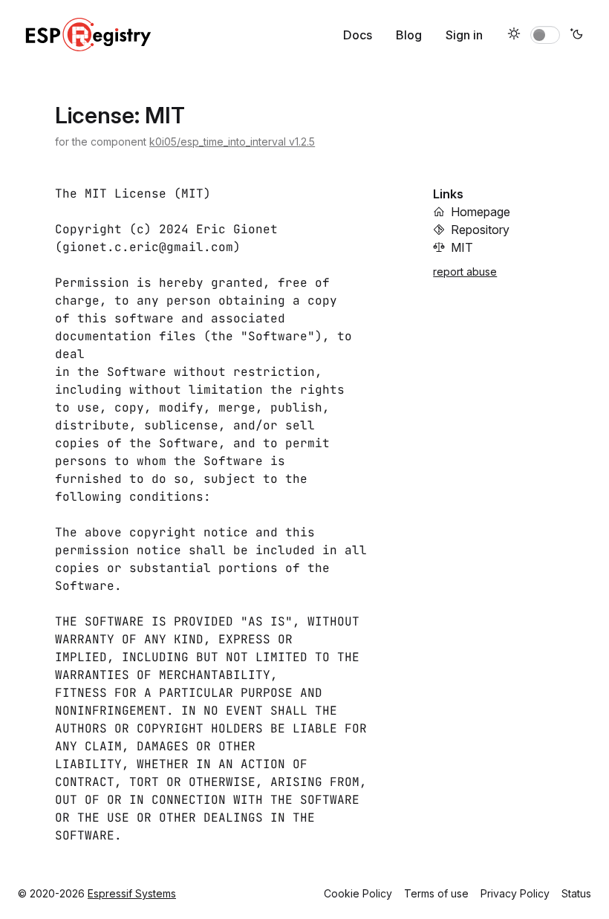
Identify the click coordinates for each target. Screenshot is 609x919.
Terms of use (436, 893)
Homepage (480, 211)
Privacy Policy (515, 893)
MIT (462, 247)
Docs (357, 34)
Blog (409, 34)
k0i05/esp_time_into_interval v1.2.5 (232, 141)
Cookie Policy (358, 893)
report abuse (465, 271)
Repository (480, 229)
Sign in (464, 34)
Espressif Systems (132, 893)
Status (576, 893)
